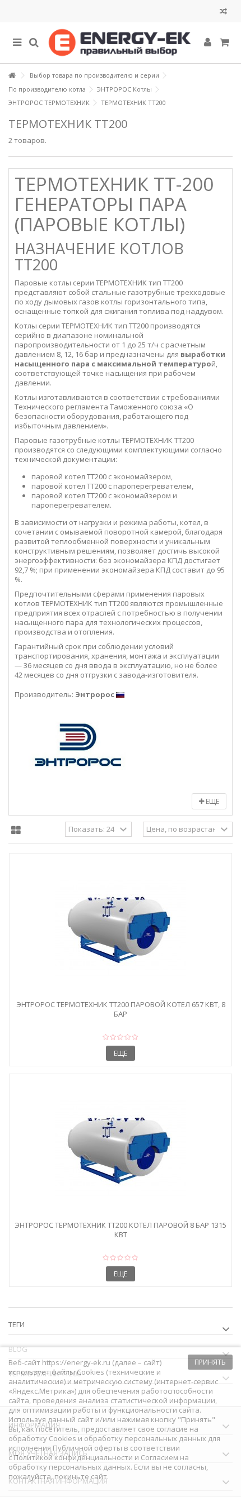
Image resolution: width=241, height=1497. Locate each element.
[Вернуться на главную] (11, 76)
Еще (211, 801)
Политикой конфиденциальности (73, 1457)
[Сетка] (16, 831)
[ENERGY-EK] (120, 43)
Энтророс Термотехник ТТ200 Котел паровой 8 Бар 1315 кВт (120, 1229)
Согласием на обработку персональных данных (98, 1462)
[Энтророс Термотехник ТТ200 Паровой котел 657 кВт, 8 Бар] (120, 928)
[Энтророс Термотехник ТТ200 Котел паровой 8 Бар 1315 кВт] (120, 1148)
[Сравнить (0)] (223, 12)
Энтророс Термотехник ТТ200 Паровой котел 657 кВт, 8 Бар (120, 1009)
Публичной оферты (87, 1448)
